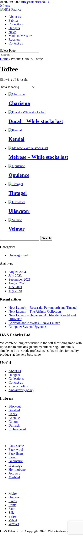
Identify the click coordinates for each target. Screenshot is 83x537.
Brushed (14, 410)
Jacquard (14, 473)
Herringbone (17, 469)
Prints (12, 505)
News (12, 32)
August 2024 (17, 272)
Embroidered (17, 429)
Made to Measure (20, 36)
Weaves (14, 524)
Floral (12, 457)
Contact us (16, 43)
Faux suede (16, 446)
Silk (11, 512)
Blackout (15, 406)
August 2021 (17, 283)
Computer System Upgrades (27, 326)
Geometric (16, 461)
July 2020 (15, 291)
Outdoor (14, 497)
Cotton (13, 421)
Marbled (14, 477)
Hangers (14, 28)
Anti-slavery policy (21, 390)
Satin (12, 509)
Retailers (14, 39)
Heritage (15, 465)
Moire (13, 493)
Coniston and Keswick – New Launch (34, 323)
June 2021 (15, 287)
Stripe (12, 516)
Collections (16, 24)
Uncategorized (18, 255)
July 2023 (15, 275)
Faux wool (16, 449)
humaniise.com (10, 535)
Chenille (14, 418)
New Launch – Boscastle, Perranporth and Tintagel (43, 307)
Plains (13, 501)
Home (4, 59)
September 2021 (19, 279)
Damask (14, 425)
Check (13, 414)
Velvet (13, 520)
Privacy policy (18, 386)
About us (15, 16)
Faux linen (16, 453)
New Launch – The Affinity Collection (35, 311)
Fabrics (13, 20)
